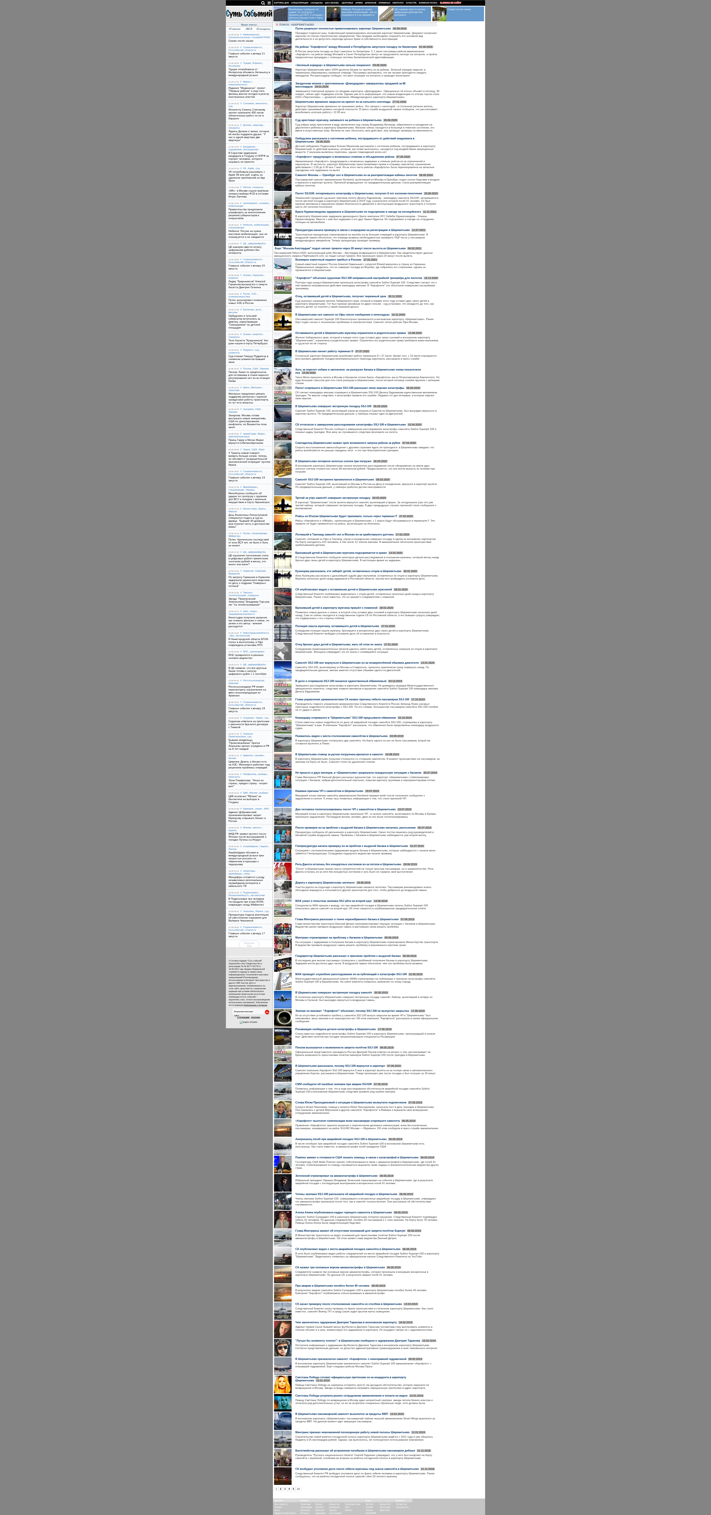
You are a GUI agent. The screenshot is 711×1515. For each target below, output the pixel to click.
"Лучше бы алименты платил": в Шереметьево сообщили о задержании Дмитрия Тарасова (357, 1340)
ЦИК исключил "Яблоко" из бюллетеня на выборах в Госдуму (244, 799)
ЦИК (245, 793)
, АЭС (253, 294)
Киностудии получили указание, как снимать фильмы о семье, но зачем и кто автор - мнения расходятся (248, 622)
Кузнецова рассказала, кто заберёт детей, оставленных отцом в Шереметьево (348, 571)
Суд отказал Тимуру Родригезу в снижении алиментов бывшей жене (248, 359)
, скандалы (253, 595)
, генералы (257, 187)
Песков (247, 369)
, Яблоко (253, 793)
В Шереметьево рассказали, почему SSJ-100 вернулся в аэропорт (340, 1065)
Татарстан (401, 1504)
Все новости (281, 1504)
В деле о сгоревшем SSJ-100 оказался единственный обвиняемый (340, 681)
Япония (247, 828)
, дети (258, 310)
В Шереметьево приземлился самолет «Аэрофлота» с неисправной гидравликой (350, 1358)
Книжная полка (428, 3)
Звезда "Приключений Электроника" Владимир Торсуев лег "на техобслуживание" (248, 601)
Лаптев (247, 187)
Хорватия (248, 571)
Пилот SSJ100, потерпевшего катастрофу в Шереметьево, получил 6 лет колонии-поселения (358, 193)
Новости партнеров (285, 1513)
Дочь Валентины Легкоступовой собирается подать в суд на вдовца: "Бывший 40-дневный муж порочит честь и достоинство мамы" (249, 520)
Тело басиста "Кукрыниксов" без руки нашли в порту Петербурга (248, 342)
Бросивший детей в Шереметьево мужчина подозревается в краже (341, 552)
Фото (277, 1510)
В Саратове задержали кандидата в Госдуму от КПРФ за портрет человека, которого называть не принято (248, 157)
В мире (278, 1507)
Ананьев (248, 734)
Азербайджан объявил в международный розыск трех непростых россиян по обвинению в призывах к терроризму (246, 858)
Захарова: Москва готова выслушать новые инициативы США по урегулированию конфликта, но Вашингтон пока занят (247, 421)
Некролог (398, 3)
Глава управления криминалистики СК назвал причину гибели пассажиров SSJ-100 (352, 699)
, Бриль (261, 509)
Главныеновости (252, 47)
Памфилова (249, 774)
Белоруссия (402, 1507)
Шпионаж (370, 3)
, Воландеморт (250, 149)
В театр (305, 1513)
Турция (247, 63)
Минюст (247, 82)
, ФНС (266, 809)
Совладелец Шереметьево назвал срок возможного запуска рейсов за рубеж (347, 442)
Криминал (384, 3)
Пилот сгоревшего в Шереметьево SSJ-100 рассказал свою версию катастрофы (349, 387)
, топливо (258, 755)
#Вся (249, 29)
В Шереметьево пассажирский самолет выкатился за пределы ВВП (341, 1413)
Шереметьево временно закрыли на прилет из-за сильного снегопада (342, 101)
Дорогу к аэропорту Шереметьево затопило (325, 882)
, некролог (257, 334)
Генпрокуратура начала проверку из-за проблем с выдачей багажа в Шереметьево (351, 845)
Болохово (248, 310)
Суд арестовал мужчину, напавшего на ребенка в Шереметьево (338, 120)
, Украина (264, 369)
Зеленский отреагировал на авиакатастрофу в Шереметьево (336, 1175)
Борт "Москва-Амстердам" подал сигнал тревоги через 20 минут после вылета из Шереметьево (340, 248)
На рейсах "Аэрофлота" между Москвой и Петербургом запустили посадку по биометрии (356, 46)
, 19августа (250, 474)
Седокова (248, 718)
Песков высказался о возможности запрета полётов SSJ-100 (336, 1047)
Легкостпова (250, 509)
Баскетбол (385, 1504)
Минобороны (250, 487)
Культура (411, 3)
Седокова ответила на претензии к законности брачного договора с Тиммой (248, 724)
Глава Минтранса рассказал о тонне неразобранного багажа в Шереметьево (347, 919)
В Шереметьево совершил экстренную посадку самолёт (333, 992)
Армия (359, 3)
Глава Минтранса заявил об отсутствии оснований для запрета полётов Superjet (350, 1230)
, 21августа (250, 50)
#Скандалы (263, 29)
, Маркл (261, 434)
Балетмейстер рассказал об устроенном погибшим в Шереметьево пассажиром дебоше (355, 1450)
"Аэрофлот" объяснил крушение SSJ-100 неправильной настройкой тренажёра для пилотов (358, 277)
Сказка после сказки (240, 40)
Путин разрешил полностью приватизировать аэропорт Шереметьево (343, 28)
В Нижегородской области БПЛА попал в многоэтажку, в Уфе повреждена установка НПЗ (248, 642)
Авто (347, 1507)
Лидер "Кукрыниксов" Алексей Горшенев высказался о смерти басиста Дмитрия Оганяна (247, 284)
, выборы (262, 774)
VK (244, 168)
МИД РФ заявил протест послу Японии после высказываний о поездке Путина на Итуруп (247, 836)
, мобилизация (261, 225)
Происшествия (352, 1504)
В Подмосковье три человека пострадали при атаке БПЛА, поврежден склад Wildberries (246, 901)
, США (255, 369)
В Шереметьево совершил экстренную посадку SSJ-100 (333, 406)
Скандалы (317, 3)
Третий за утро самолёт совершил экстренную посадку (332, 497)
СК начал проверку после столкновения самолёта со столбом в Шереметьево (348, 1303)
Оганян (247, 275)
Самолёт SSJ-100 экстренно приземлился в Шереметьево (334, 479)
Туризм (332, 1510)
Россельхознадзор (253, 680)
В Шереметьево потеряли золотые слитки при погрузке (333, 461)
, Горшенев (257, 275)
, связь (246, 874)
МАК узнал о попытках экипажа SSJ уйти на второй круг (333, 900)
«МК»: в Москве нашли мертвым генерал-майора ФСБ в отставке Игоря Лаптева (248, 193)
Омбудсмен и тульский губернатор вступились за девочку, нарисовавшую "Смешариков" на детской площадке (244, 321)
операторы (249, 871)
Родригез (248, 350)
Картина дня (281, 3)
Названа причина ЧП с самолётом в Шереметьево (329, 790)
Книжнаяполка (251, 34)
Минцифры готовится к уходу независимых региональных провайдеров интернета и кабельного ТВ (246, 881)
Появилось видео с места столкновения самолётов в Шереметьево (341, 736)
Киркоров (248, 809)
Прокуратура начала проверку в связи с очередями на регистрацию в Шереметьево (352, 230)
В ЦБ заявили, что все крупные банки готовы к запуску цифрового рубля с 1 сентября (247, 670)
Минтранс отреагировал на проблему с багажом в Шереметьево (339, 937)
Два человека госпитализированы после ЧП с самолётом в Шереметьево (345, 809)
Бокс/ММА (371, 1513)
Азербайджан (250, 846)
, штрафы (263, 203)
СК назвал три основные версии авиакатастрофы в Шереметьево (340, 1267)
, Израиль (256, 63)
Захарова (248, 409)
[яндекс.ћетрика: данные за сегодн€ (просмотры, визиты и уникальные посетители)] (248, 1022)
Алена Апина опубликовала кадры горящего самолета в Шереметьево (343, 1212)
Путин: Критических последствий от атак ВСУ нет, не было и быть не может (248, 542)
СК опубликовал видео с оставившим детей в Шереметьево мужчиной (343, 589)
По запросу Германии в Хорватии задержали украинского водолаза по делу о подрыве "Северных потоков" (249, 581)
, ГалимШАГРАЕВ (260, 37)
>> (298, 1489)
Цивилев (248, 755)
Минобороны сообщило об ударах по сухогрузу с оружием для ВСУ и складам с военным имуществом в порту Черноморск (249, 498)
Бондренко (249, 147)
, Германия (260, 571)
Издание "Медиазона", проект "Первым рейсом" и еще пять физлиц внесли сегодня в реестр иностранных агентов (248, 92)
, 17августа (250, 930)
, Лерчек (258, 911)
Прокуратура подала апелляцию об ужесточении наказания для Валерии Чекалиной (248, 917)
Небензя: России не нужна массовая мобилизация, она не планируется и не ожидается (247, 233)
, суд (257, 168)
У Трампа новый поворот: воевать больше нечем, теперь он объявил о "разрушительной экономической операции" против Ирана (249, 458)
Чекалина (248, 911)
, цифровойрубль (256, 243)
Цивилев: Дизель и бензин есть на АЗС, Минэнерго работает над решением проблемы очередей (249, 764)
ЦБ (244, 243)
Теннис (369, 1510)
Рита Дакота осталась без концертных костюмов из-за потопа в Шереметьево (348, 864)
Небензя (247, 225)
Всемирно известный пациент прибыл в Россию (328, 259)
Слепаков (248, 103)
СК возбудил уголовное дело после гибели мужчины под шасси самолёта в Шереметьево (357, 1468)
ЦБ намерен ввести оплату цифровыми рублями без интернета (245, 249)
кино (245, 611)
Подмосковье (250, 892)
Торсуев (247, 592)
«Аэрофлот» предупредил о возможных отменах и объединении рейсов (344, 156)
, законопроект (257, 652)
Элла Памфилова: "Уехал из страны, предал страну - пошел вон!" (247, 783)
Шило (246, 387)
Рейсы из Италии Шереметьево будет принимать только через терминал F (346, 516)
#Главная (235, 29)
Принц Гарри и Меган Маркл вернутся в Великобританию (246, 441)
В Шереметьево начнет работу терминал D (324, 351)
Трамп (246, 449)
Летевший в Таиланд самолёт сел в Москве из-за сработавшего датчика (344, 534)
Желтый (320, 1510)
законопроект (250, 203)
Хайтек (348, 1510)
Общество (334, 1504)
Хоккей (369, 1507)
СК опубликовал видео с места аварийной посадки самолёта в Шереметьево (347, 1249)
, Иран (261, 449)
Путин (246, 294)
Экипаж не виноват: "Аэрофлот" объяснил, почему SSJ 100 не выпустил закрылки (352, 1010)
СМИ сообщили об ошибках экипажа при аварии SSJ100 (333, 1084)
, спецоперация (258, 533)
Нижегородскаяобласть (256, 633)
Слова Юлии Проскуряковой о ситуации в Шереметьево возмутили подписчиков (350, 1102)
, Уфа (231, 636)
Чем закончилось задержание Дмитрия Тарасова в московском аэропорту (346, 1322)
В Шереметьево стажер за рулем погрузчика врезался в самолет (339, 754)
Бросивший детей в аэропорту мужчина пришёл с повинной (336, 607)
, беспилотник (242, 636)
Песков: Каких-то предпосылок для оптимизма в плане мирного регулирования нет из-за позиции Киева (249, 376)
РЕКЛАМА (255, 1017)
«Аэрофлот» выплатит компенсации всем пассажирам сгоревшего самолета (347, 1120)
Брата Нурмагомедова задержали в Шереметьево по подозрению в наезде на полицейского (358, 211)
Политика (306, 1504)
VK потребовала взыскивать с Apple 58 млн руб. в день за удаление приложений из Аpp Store (246, 176)
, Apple (250, 168)
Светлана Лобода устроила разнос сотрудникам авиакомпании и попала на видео (351, 1395)
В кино (319, 1504)
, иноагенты (260, 103)
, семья (253, 611)
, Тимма (258, 718)
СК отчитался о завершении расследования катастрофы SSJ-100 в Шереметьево (350, 424)
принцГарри (249, 434)
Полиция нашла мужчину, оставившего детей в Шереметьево (337, 626)
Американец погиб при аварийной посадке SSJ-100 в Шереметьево (341, 1139)
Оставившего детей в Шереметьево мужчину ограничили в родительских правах (350, 332)
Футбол (369, 1504)
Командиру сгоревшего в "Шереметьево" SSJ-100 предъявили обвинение (345, 717)
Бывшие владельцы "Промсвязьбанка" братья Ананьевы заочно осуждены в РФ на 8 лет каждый (248, 744)
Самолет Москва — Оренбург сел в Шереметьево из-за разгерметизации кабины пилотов (356, 175)
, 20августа (250, 262)
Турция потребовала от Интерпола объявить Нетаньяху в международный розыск (249, 72)
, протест (257, 828)
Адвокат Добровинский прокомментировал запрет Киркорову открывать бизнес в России (247, 816)
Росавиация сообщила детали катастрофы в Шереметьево (335, 1029)
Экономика (306, 1507)
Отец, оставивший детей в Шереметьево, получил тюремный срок (340, 296)
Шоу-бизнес (332, 3)
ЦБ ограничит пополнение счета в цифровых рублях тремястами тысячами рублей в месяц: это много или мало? (248, 560)
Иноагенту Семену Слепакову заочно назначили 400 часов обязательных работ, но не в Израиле (247, 114)
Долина (247, 125)
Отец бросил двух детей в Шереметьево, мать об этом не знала (338, 644)
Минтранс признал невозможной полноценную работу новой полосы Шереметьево (352, 1432)
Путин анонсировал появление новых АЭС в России (247, 301)
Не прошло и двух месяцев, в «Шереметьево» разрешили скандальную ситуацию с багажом (358, 772)
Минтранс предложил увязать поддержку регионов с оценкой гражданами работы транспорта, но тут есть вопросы (248, 398)
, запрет (258, 809)
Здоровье (347, 3)
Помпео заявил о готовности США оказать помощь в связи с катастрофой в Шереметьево (356, 1157)
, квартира (257, 125)
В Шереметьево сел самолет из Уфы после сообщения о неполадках (342, 314)
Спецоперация (299, 3)
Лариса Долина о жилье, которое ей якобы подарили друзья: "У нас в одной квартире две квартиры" (248, 136)
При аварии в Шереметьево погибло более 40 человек (332, 1285)
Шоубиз (320, 1507)
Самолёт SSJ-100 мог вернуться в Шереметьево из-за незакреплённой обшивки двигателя (357, 662)
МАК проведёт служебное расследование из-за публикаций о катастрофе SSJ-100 (351, 974)
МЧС (245, 652)
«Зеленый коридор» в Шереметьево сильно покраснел (333, 65)
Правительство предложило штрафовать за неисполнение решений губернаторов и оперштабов (247, 214)
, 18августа (250, 705)
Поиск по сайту (452, 3)
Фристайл (385, 1510)
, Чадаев (263, 846)
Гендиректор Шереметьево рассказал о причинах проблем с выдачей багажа (348, 955)
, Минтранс (256, 387)
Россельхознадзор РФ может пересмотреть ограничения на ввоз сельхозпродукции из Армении (247, 691)
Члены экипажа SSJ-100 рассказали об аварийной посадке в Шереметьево (346, 1194)
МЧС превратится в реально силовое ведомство (246, 656)
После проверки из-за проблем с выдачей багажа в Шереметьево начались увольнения (355, 827)
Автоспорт (385, 1507)
